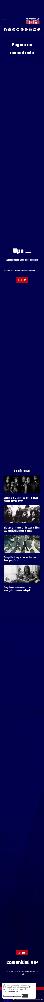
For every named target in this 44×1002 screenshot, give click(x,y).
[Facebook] (5, 29)
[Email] (34, 29)
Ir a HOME (22, 280)
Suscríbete (22, 953)
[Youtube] (17, 29)
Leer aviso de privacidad (12, 996)
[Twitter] (9, 29)
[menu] (4, 21)
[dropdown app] (30, 29)
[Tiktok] (22, 29)
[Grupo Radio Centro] (26, 29)
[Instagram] (13, 29)
